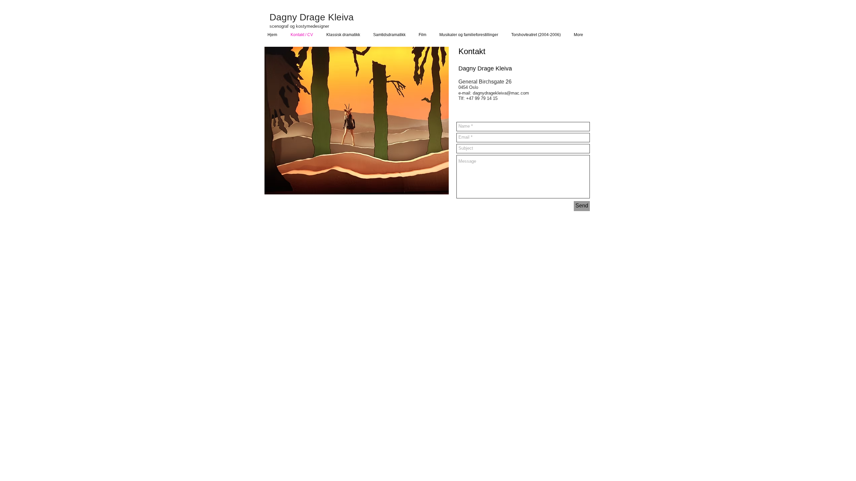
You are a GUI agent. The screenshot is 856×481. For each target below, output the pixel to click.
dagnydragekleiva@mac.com (501, 93)
